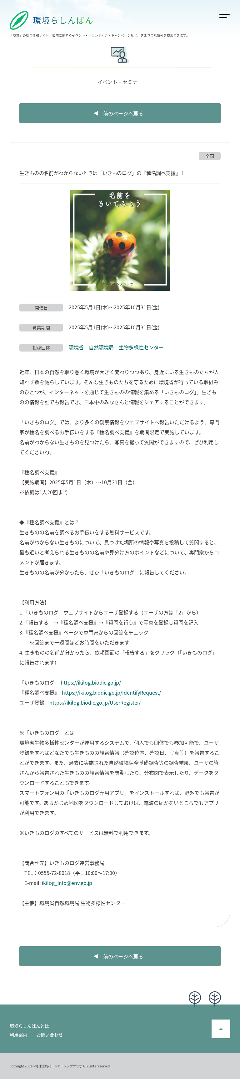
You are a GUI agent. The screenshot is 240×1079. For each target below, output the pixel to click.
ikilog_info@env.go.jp (67, 882)
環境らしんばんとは (29, 1026)
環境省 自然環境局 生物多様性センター (116, 347)
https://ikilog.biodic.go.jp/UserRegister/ (95, 702)
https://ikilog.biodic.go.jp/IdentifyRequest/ (111, 692)
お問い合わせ (50, 1034)
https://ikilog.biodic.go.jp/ (91, 682)
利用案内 (18, 1034)
